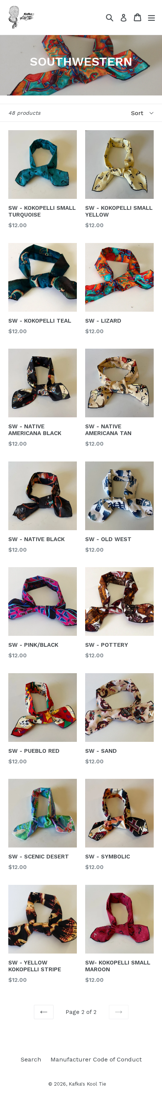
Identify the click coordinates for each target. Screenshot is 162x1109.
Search (31, 1059)
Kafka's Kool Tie (87, 1084)
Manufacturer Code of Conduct (96, 1059)
